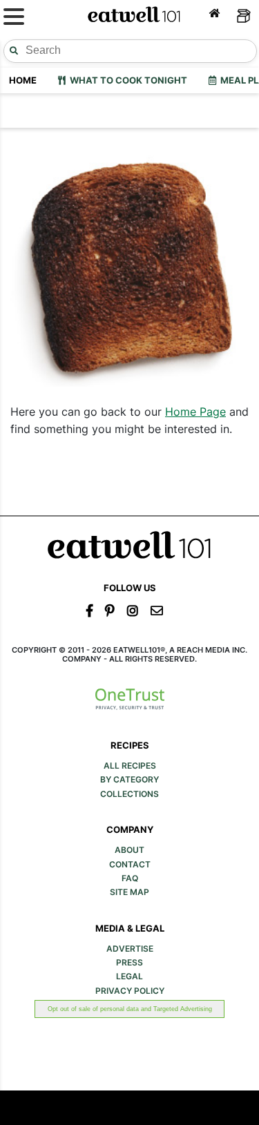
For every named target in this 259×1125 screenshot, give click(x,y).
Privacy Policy (129, 991)
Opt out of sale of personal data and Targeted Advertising (130, 1009)
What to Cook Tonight (126, 80)
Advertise (129, 949)
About (129, 850)
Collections (129, 794)
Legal (129, 976)
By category (129, 780)
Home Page (195, 411)
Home (23, 80)
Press (129, 963)
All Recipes (130, 766)
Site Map (129, 892)
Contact (130, 864)
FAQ (130, 878)
